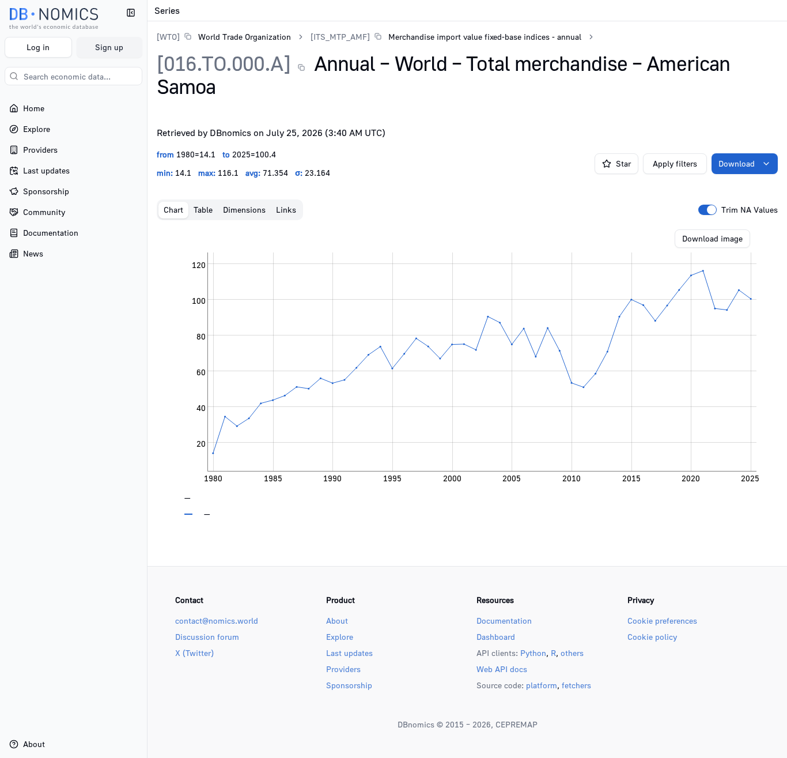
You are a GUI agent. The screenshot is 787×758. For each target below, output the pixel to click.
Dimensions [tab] (244, 209)
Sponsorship (349, 685)
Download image (712, 238)
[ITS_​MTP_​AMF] (340, 37)
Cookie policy (652, 637)
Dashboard (495, 637)
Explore (339, 637)
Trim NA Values (749, 210)
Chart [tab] (173, 209)
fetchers (576, 685)
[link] (224, 37)
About (337, 620)
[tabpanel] (467, 372)
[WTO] (168, 37)
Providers (343, 669)
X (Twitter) (194, 653)
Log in (38, 47)
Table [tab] (203, 209)
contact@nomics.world (216, 620)
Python (533, 653)
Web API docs (501, 669)
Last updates (349, 653)
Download (736, 163)
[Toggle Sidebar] (147, 379)
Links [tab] (286, 209)
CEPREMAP (516, 724)
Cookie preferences (662, 620)
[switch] (707, 210)
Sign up (109, 47)
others (572, 653)
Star (623, 163)
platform (541, 685)
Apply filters (675, 163)
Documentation (504, 620)
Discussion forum (207, 637)
